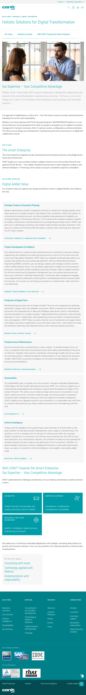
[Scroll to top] (81, 690)
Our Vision (8, 34)
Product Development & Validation (21, 291)
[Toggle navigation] (82, 7)
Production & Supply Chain (17, 333)
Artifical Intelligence (15, 458)
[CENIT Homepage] (8, 7)
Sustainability (11, 414)
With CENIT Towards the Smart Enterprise (53, 34)
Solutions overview (25, 34)
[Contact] (73, 6)
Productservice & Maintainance (20, 369)
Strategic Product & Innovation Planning (25, 238)
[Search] (69, 6)
